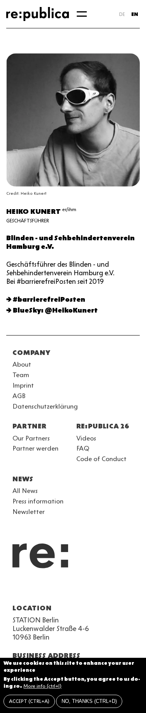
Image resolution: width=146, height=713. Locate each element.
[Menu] (82, 14)
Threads (101, 589)
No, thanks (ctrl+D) (89, 701)
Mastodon (59, 589)
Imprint (23, 385)
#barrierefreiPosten (49, 299)
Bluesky (45, 589)
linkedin (73, 589)
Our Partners (31, 438)
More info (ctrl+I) (42, 686)
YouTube (17, 589)
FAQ (82, 448)
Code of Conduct (101, 459)
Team (20, 375)
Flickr (87, 589)
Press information (37, 501)
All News (25, 491)
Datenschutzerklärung (45, 406)
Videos (86, 438)
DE (122, 14)
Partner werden (35, 448)
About (21, 364)
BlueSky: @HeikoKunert (55, 310)
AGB (19, 396)
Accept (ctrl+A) (29, 701)
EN (134, 14)
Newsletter (28, 512)
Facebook (115, 589)
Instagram (31, 589)
